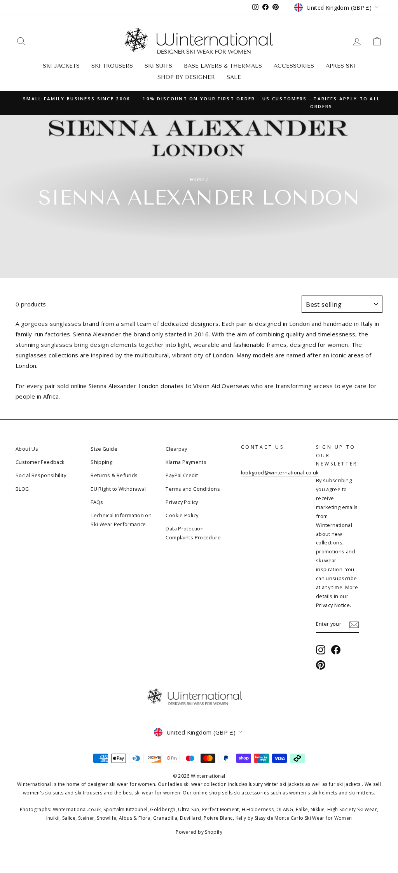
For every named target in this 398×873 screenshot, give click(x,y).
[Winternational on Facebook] (335, 649)
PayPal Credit (182, 475)
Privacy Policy (182, 502)
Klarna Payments (186, 461)
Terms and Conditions (193, 488)
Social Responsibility (41, 475)
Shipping (101, 461)
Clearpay (176, 448)
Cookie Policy (182, 515)
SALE (234, 77)
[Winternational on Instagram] (320, 649)
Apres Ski (340, 66)
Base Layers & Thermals (223, 66)
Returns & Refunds (114, 475)
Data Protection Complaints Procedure (193, 533)
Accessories (294, 66)
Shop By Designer (186, 77)
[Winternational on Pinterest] (320, 665)
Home (197, 179)
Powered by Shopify (199, 832)
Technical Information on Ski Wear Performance (121, 520)
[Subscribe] (354, 624)
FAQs (97, 502)
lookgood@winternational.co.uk (280, 472)
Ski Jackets (61, 66)
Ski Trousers (112, 66)
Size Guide (104, 448)
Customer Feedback (40, 461)
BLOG (22, 488)
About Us (27, 448)
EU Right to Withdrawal (118, 488)
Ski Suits (158, 66)
